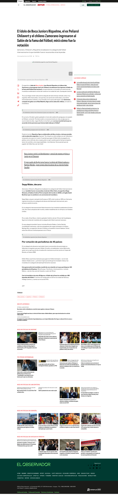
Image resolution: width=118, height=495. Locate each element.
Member (24, 473)
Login (83, 5)
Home (18, 473)
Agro (78, 473)
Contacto (56, 492)
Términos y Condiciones (47, 492)
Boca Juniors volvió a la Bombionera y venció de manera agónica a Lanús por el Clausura (35, 309)
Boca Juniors (39, 85)
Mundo (93, 473)
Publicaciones (82, 475)
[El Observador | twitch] (100, 468)
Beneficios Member (33, 473)
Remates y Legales (57, 475)
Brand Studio (85, 473)
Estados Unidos (42, 1)
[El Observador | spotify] (93, 468)
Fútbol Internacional (53, 4)
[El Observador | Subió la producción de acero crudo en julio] (48, 388)
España (34, 1)
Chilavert (41, 296)
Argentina (27, 1)
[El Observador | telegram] (97, 468)
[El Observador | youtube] (97, 465)
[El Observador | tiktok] (100, 465)
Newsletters (92, 475)
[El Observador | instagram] (94, 465)
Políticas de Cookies (22, 492)
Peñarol (35, 296)
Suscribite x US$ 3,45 (93, 5)
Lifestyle (36, 475)
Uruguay (20, 1)
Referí (42, 473)
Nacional (48, 473)
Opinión (42, 475)
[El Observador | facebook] (91, 465)
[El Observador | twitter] (88, 465)
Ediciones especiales (70, 475)
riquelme (28, 296)
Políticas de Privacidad (34, 492)
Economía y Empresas (69, 473)
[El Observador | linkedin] (90, 468)
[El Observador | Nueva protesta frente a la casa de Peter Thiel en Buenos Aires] (27, 388)
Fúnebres (48, 475)
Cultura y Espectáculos (24, 475)
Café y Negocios (57, 473)
